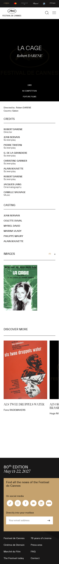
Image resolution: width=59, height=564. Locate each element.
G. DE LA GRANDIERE (15, 153)
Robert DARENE (13, 129)
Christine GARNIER (15, 160)
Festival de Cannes (14, 538)
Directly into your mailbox (20, 512)
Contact (35, 558)
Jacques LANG (12, 184)
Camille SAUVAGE (15, 192)
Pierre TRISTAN (13, 145)
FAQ (33, 551)
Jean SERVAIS (12, 137)
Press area (36, 545)
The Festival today (14, 558)
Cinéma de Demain (14, 545)
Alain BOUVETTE (13, 168)
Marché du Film (12, 551)
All (50, 254)
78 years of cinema (41, 538)
